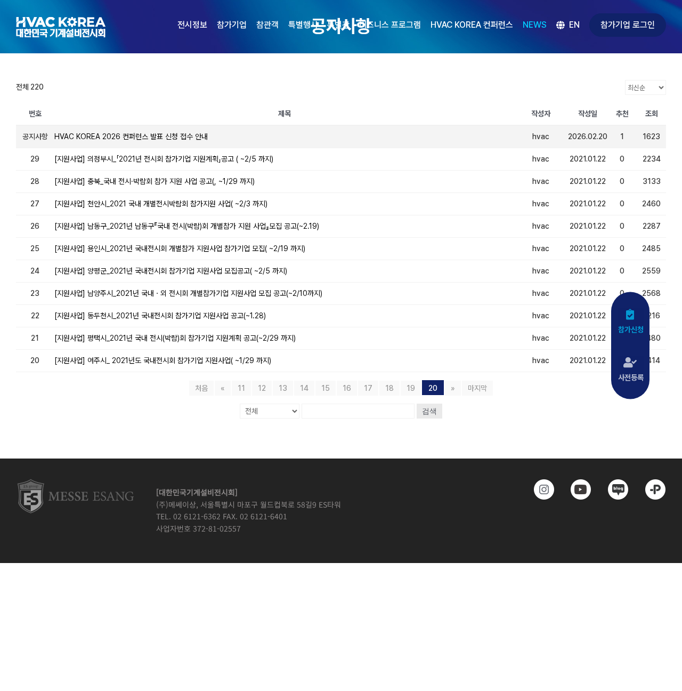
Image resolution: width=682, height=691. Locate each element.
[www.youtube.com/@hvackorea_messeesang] (575, 489)
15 (325, 388)
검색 (429, 411)
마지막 (477, 388)
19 (411, 388)
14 (304, 388)
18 (389, 388)
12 (262, 388)
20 (432, 388)
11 (241, 388)
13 (283, 388)
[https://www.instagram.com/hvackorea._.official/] (539, 489)
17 (368, 388)
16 (347, 388)
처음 (201, 388)
